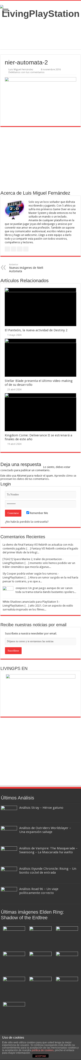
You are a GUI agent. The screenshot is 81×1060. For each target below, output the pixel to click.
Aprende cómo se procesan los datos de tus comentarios (38, 477)
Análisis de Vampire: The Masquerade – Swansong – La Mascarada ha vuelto (48, 850)
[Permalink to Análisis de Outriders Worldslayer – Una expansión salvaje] (9, 833)
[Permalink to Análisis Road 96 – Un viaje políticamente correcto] (9, 894)
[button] (14, 937)
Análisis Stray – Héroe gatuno (41, 808)
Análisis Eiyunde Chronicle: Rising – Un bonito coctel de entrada (47, 870)
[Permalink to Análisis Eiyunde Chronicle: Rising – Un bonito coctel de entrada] (9, 874)
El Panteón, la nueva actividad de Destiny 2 (36, 330)
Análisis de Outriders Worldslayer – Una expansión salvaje (45, 830)
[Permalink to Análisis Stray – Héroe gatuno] (9, 813)
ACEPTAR (40, 1056)
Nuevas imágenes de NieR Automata (26, 268)
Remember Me (38, 513)
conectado (7, 470)
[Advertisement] (40, 34)
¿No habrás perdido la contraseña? (27, 521)
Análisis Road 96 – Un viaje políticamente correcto (38, 891)
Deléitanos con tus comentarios (26, 72)
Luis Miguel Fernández (20, 69)
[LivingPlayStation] (40, 12)
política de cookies (43, 1050)
